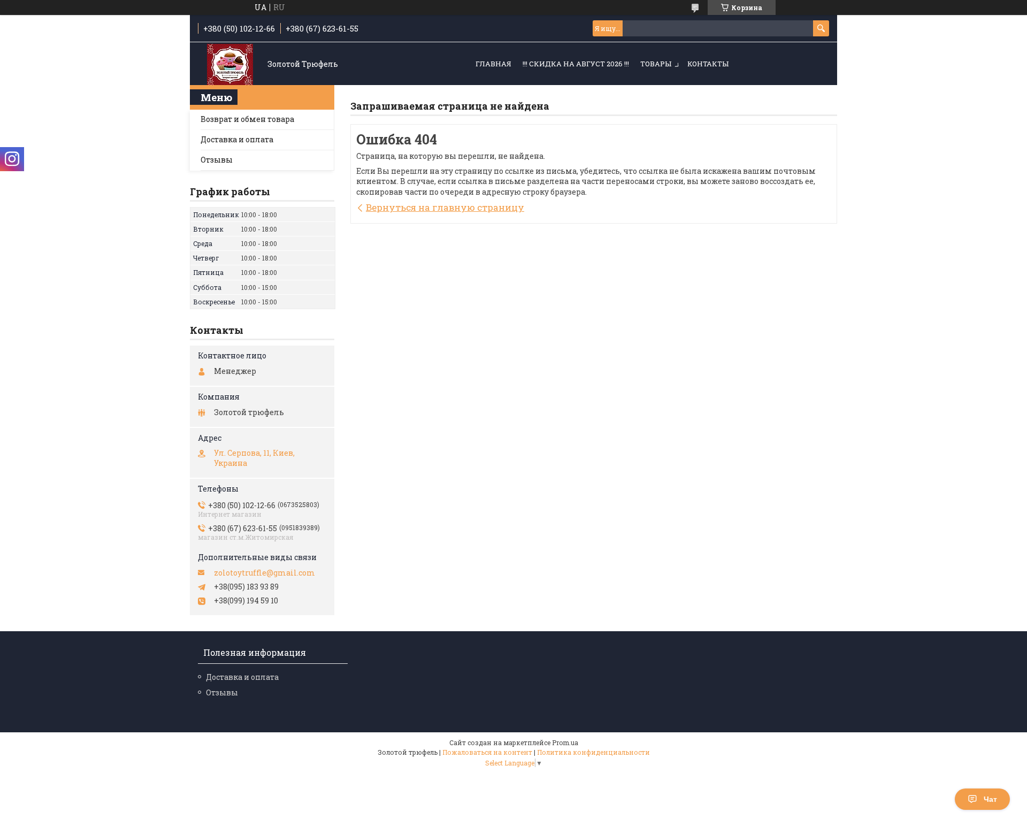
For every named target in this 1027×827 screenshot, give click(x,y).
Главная (493, 63)
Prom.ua (565, 742)
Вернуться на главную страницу (445, 207)
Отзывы (217, 160)
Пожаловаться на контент (487, 752)
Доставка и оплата (237, 139)
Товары (655, 63)
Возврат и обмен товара (247, 119)
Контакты (708, 63)
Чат (990, 799)
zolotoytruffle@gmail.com (264, 573)
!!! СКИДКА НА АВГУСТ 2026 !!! (576, 63)
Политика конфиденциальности (593, 752)
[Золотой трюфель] (230, 64)
